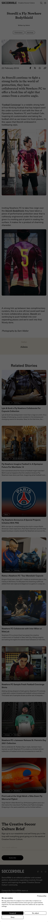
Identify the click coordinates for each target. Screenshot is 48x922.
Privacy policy (41, 896)
